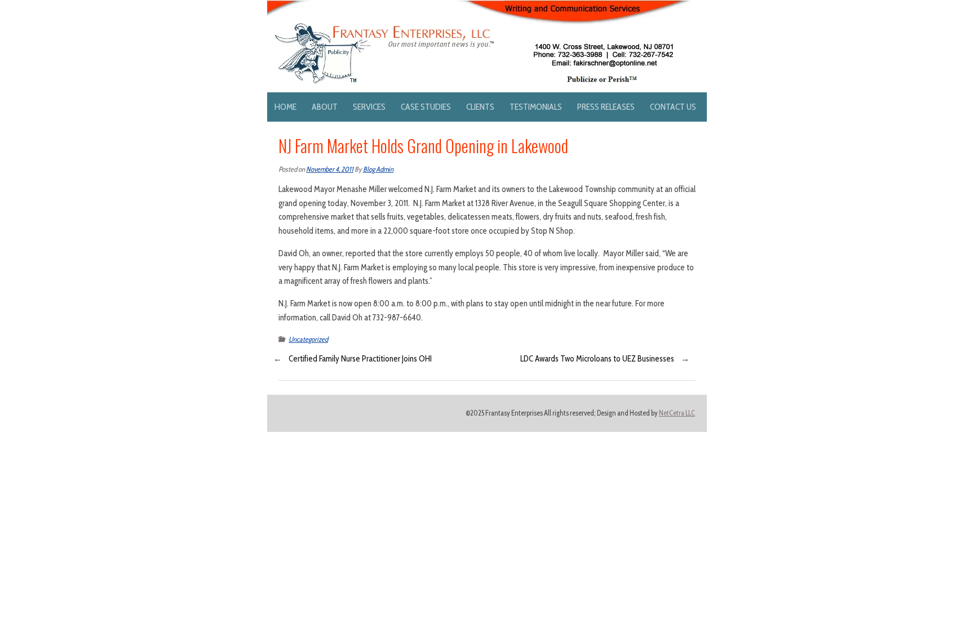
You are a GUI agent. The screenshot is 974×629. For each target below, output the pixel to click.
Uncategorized (308, 339)
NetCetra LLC (677, 413)
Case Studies (426, 106)
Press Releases (606, 106)
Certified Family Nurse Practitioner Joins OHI (360, 359)
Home (285, 106)
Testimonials (536, 106)
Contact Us (673, 106)
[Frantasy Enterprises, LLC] (479, 7)
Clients (480, 106)
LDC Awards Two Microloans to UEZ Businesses (597, 359)
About (325, 106)
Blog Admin (378, 169)
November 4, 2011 (329, 169)
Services (369, 106)
